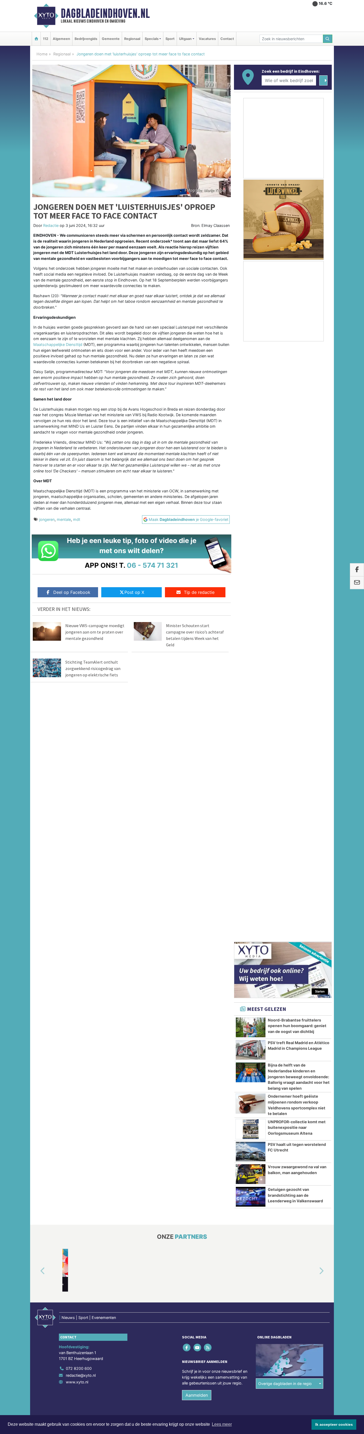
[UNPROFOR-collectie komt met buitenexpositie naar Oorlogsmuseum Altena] (251, 564)
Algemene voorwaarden (253, 902)
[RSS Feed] (208, 822)
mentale (64, 519)
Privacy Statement (311, 902)
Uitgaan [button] (185, 39)
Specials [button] (152, 39)
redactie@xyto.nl (81, 849)
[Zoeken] (328, 39)
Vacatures (207, 39)
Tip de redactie (199, 592)
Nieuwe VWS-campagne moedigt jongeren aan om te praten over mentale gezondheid (94, 632)
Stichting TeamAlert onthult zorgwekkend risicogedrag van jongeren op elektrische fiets (92, 668)
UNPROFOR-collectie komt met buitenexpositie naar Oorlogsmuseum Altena (297, 563)
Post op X (134, 592)
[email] (357, 582)
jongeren (47, 519)
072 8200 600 (79, 843)
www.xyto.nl (77, 856)
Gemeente (111, 39)
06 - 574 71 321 (152, 565)
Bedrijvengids (86, 39)
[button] (36, 746)
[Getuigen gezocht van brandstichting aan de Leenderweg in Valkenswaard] (251, 632)
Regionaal (132, 39)
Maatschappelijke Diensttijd (57, 344)
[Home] (36, 39)
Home (42, 54)
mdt (76, 519)
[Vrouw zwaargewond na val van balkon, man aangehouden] (251, 609)
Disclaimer (284, 902)
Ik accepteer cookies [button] (334, 1424)
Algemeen (61, 39)
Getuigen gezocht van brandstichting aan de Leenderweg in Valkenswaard (295, 631)
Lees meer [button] (222, 1424)
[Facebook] (187, 822)
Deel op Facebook (71, 592)
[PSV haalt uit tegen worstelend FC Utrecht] (251, 587)
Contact (227, 39)
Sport (170, 39)
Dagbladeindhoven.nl (105, 13)
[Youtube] (197, 822)
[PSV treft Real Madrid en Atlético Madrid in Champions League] (251, 485)
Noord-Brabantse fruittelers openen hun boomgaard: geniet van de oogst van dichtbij (297, 461)
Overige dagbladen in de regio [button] (285, 858)
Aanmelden (196, 869)
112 (45, 39)
